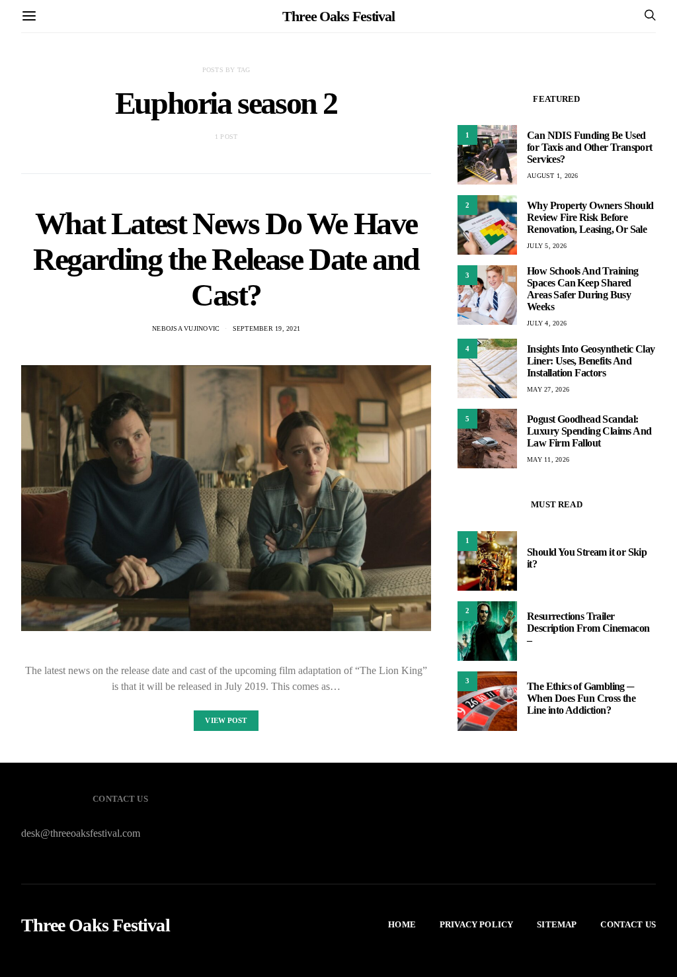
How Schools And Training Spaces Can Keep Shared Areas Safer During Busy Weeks (583, 288)
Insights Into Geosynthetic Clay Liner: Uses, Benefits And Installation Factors (591, 360)
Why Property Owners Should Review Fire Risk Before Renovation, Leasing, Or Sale (590, 217)
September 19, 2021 (267, 328)
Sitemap (557, 924)
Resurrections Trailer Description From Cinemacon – (588, 628)
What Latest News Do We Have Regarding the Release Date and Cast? (226, 259)
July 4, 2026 (547, 323)
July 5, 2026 (547, 245)
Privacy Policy (476, 924)
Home (402, 924)
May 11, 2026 (548, 459)
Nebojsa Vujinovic (185, 328)
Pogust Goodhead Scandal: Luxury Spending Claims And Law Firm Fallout (589, 430)
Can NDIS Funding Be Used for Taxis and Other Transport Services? (590, 147)
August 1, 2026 (552, 175)
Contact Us (628, 924)
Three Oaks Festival (338, 16)
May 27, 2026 (548, 389)
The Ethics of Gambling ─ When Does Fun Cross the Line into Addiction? (581, 698)
